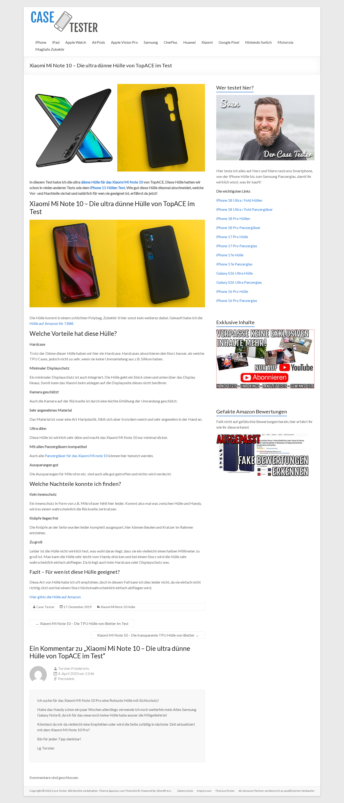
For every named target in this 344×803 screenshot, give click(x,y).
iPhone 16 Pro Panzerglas (236, 300)
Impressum (204, 790)
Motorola (285, 42)
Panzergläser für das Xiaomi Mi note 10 (76, 455)
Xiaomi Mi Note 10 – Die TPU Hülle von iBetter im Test (82, 623)
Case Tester (45, 607)
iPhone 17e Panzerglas (234, 264)
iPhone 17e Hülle (229, 255)
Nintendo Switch (258, 42)
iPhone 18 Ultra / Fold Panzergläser (244, 209)
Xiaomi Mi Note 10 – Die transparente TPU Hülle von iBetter (148, 635)
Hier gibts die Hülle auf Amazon (55, 597)
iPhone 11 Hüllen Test (107, 187)
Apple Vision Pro (124, 42)
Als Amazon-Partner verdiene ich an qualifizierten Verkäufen (276, 790)
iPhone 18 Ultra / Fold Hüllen (239, 200)
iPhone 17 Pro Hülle (232, 236)
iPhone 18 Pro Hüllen (233, 218)
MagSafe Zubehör (50, 49)
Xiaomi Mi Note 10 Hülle (118, 607)
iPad (55, 42)
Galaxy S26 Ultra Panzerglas (239, 282)
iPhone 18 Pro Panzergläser (238, 227)
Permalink (66, 678)
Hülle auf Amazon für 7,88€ (51, 323)
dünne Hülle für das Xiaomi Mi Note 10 (112, 182)
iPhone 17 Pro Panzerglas (236, 246)
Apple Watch (75, 42)
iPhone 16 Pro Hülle (232, 291)
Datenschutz (185, 790)
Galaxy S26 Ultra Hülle (234, 273)
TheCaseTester (225, 790)
